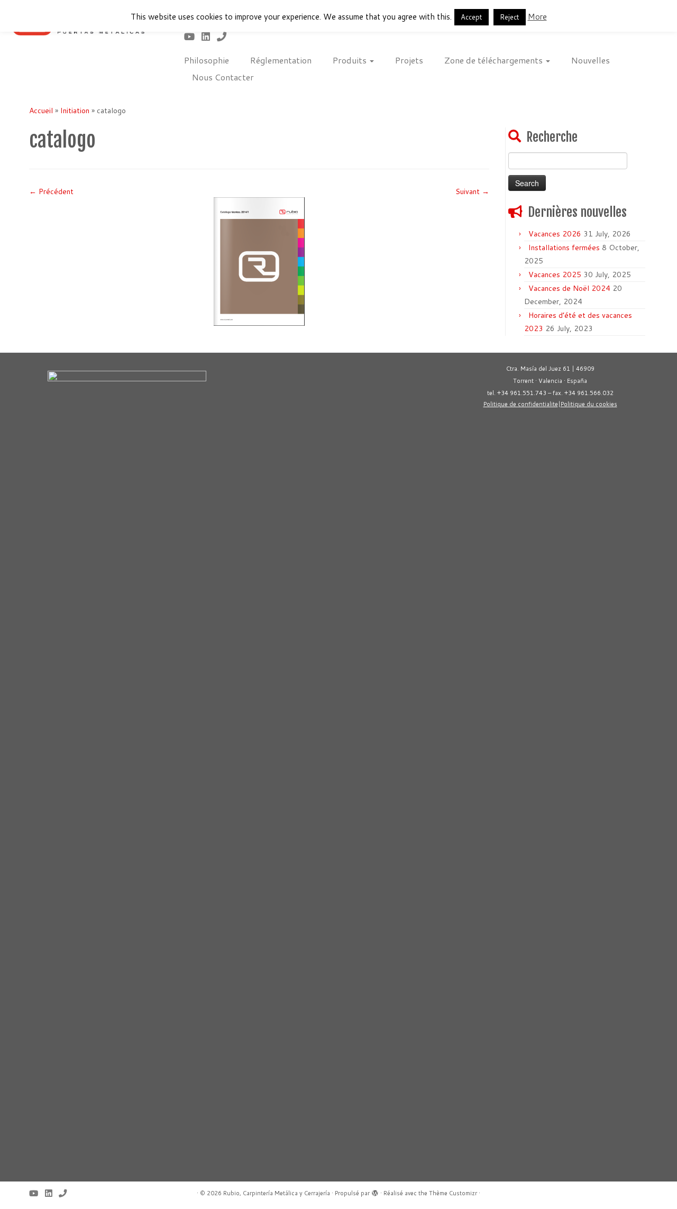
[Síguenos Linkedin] (209, 36)
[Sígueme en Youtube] (193, 36)
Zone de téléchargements (494, 60)
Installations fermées (564, 247)
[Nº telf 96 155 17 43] (225, 36)
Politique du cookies (589, 404)
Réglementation (281, 60)
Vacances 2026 (554, 233)
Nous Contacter (223, 77)
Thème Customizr (453, 1193)
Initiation (74, 110)
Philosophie (206, 60)
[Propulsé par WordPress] (375, 1191)
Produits (351, 60)
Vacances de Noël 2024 (569, 288)
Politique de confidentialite (520, 404)
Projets (409, 60)
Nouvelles (590, 60)
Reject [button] (509, 17)
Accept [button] (471, 17)
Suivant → (472, 191)
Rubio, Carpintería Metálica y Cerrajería (276, 1193)
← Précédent (51, 191)
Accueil (41, 110)
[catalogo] (259, 260)
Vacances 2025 (554, 274)
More (537, 16)
